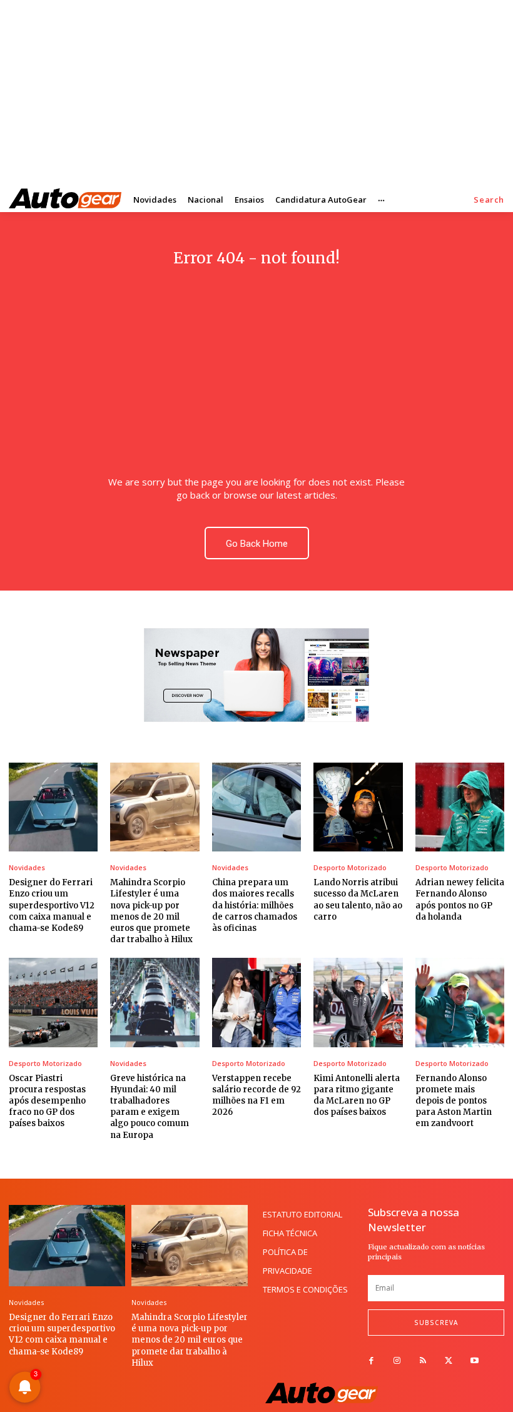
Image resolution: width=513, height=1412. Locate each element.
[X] (449, 1361)
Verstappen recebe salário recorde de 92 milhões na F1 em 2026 (256, 1095)
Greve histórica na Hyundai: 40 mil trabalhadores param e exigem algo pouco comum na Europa (149, 1106)
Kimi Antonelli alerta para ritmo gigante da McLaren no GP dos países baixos (356, 1095)
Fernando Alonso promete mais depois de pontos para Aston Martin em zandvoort (453, 1101)
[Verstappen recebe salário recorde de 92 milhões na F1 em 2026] (256, 1002)
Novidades (27, 867)
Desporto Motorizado (350, 867)
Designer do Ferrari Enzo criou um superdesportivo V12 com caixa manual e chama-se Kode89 (51, 905)
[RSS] (422, 1361)
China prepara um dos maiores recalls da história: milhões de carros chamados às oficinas (254, 905)
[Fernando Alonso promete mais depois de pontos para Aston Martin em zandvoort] (459, 1002)
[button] (489, 200)
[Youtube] (474, 1361)
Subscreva (436, 1322)
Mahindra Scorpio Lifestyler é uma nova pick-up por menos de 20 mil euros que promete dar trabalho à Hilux (151, 911)
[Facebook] (371, 1361)
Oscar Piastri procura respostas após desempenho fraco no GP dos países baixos (47, 1101)
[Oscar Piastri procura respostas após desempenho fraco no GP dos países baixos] (53, 1002)
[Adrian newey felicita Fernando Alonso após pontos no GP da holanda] (459, 807)
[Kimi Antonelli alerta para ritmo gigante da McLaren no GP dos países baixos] (357, 1002)
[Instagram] (397, 1361)
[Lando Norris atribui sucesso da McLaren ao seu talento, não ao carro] (357, 807)
